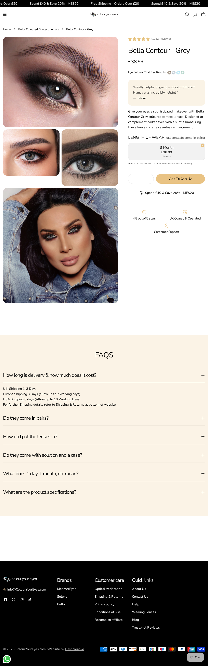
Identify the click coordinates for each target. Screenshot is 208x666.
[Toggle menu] (5, 14)
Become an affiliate (109, 620)
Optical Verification (108, 589)
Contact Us (140, 596)
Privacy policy (104, 604)
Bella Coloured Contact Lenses (38, 29)
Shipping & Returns (109, 596)
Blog (135, 620)
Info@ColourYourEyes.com (26, 589)
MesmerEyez (66, 589)
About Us (139, 589)
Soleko (62, 596)
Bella (61, 604)
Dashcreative (74, 649)
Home (7, 29)
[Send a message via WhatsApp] (7, 659)
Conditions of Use (108, 612)
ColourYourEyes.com (30, 649)
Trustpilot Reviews (146, 627)
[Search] (187, 14)
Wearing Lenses (144, 612)
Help (135, 604)
